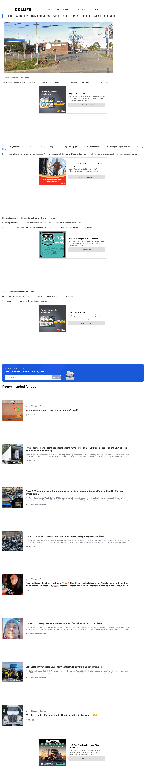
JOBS (58, 10)
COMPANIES (80, 10)
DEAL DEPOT (93, 10)
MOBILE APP (67, 10)
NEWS (50, 10)
